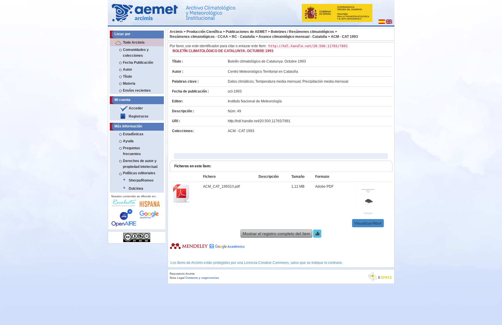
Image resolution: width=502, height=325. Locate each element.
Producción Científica (204, 32)
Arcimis (176, 32)
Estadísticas (133, 134)
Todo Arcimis (134, 42)
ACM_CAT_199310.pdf (221, 186)
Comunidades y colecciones (136, 53)
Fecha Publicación (138, 63)
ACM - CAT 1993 (344, 37)
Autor (127, 70)
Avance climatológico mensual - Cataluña (293, 37)
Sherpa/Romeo (141, 180)
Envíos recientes (137, 90)
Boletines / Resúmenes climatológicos (302, 32)
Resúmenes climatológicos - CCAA (199, 37)
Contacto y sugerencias (202, 277)
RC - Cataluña (243, 37)
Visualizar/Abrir (368, 223)
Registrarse (138, 116)
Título (127, 76)
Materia (129, 83)
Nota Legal (177, 277)
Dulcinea (136, 189)
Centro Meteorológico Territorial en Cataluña (263, 72)
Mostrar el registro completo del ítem (276, 233)
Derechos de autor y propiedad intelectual (140, 164)
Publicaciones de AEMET (246, 32)
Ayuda (128, 141)
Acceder (136, 108)
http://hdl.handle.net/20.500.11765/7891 (259, 121)
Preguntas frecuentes (132, 151)
